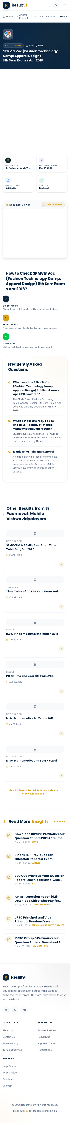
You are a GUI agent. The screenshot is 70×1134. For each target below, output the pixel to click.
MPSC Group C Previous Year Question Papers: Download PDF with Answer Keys (39, 942)
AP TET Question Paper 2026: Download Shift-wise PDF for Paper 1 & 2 (37, 900)
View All (60, 821)
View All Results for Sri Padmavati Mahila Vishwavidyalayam (33, 792)
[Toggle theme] (56, 5)
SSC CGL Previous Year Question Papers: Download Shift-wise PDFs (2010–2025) (39, 880)
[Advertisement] (35, 109)
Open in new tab (54, 205)
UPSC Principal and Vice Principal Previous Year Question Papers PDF (33, 921)
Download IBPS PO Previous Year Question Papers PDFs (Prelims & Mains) (40, 838)
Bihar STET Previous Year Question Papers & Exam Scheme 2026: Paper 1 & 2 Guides (39, 859)
